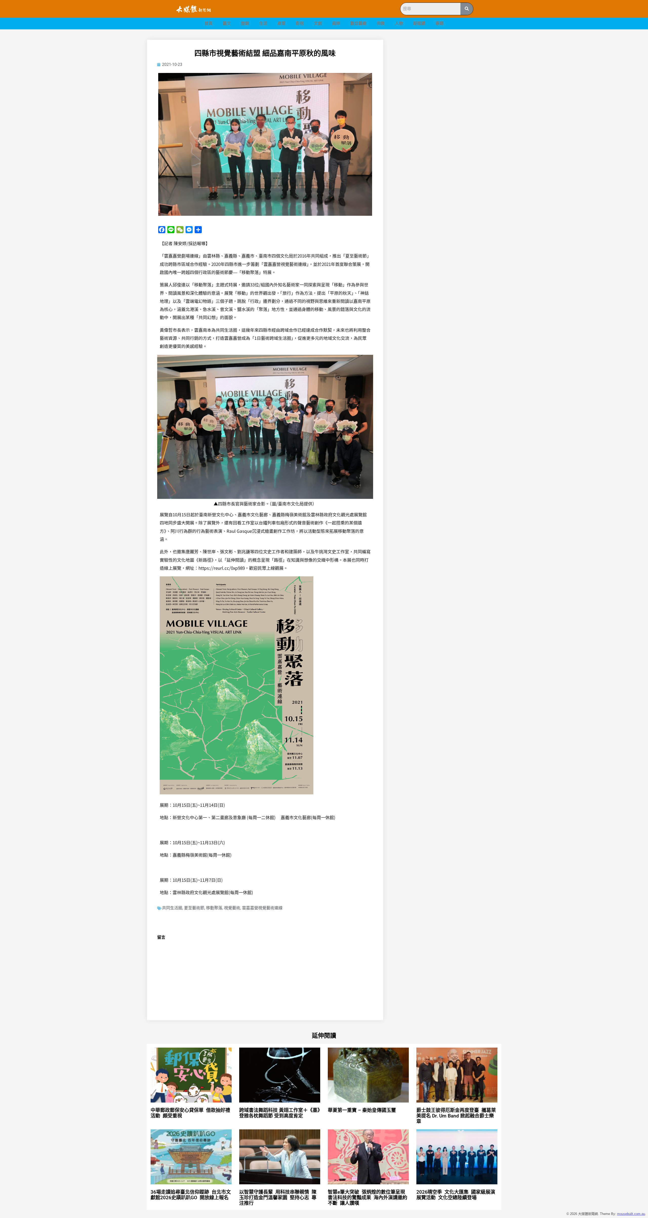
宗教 (381, 23)
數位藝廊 (358, 23)
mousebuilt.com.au (631, 1214)
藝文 (227, 23)
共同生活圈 (172, 908)
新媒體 (419, 23)
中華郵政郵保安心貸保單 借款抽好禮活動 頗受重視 (190, 1113)
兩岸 (336, 23)
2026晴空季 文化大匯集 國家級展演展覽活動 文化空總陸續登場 (455, 1195)
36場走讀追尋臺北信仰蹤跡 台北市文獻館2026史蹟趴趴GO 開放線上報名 (191, 1195)
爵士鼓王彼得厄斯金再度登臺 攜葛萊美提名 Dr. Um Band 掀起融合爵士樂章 (456, 1115)
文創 (318, 23)
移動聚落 (214, 908)
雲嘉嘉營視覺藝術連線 (262, 908)
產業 (281, 23)
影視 (300, 23)
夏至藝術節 (194, 908)
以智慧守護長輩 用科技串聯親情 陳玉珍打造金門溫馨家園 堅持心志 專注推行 (277, 1197)
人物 (399, 23)
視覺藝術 (232, 908)
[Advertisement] (448, 75)
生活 (263, 23)
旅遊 (245, 23)
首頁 (209, 23)
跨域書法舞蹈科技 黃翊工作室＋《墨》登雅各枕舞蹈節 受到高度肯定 (279, 1113)
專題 (439, 23)
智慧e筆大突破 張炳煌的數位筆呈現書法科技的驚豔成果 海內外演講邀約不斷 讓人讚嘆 (367, 1197)
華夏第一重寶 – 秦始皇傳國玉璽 (362, 1110)
